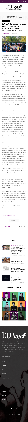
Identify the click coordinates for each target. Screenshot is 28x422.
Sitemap (4, 373)
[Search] (25, 1)
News (3, 384)
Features (14, 309)
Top (14, 419)
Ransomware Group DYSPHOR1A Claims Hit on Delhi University (17, 279)
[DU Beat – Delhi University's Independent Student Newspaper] (14, 7)
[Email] (24, 226)
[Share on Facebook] (19, 226)
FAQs (3, 369)
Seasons (4, 399)
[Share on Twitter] (21, 226)
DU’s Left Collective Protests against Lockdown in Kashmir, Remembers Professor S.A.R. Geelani (14, 27)
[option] (14, 306)
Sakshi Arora (6, 33)
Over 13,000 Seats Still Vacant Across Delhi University (18, 260)
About (3, 361)
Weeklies (4, 395)
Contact (4, 365)
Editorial (4, 391)
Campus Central (6, 21)
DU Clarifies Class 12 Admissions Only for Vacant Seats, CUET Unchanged (18, 269)
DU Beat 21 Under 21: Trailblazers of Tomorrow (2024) (14, 314)
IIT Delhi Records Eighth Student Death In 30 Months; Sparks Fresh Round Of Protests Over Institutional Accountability (18, 250)
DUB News (13, 245)
